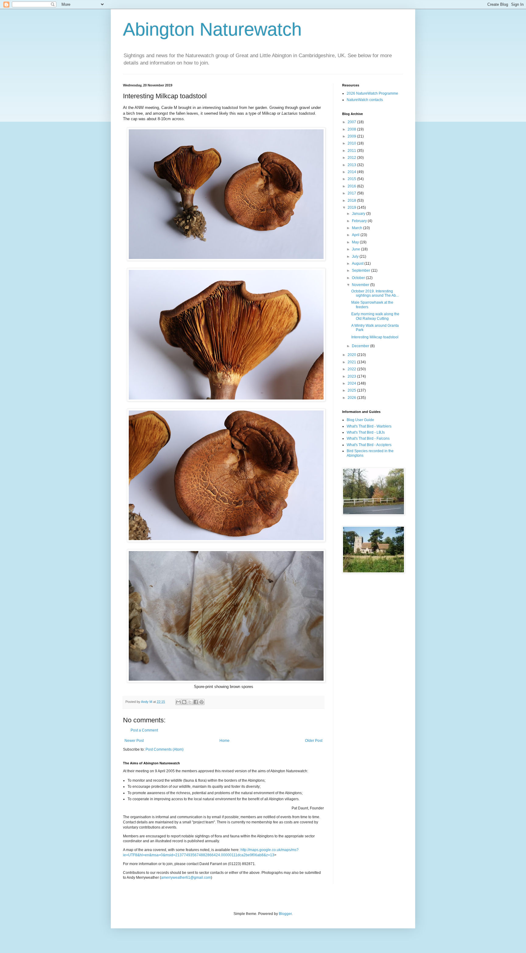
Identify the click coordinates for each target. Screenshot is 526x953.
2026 (352, 398)
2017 (352, 193)
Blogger (285, 914)
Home (224, 740)
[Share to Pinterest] (201, 702)
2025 (352, 390)
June (356, 249)
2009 (352, 136)
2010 (352, 143)
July (355, 256)
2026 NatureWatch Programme (372, 93)
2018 (352, 200)
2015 (352, 179)
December (361, 346)
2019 (352, 207)
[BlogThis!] (184, 702)
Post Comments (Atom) (165, 749)
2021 (352, 362)
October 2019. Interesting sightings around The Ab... (375, 293)
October (359, 278)
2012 (352, 157)
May (356, 242)
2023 (352, 376)
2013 (352, 165)
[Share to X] (190, 702)
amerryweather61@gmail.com (186, 877)
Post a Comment (144, 730)
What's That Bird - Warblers (369, 426)
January (359, 213)
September (361, 270)
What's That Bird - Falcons (368, 438)
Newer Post (134, 740)
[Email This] (178, 702)
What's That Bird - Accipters (369, 445)
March (357, 228)
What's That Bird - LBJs (366, 432)
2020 (352, 355)
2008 (352, 129)
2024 (352, 383)
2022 (352, 369)
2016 (352, 186)
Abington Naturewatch (212, 29)
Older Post (313, 740)
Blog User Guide (360, 420)
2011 (352, 150)
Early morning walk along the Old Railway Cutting (375, 316)
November (361, 285)
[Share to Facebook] (196, 702)
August (358, 263)
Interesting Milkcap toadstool (374, 337)
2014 (352, 172)
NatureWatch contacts (365, 100)
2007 (352, 122)
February (360, 221)
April (356, 235)
